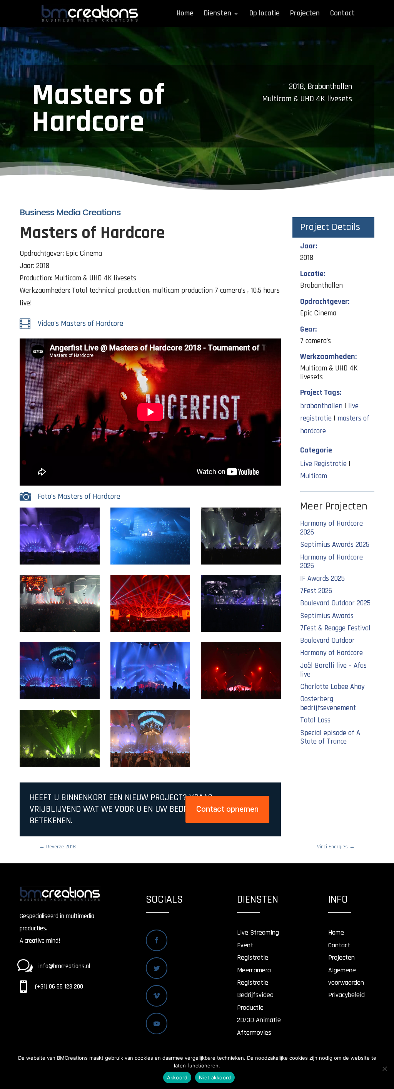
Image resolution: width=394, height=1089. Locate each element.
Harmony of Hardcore (331, 653)
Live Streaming (258, 932)
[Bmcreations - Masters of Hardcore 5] (60, 699)
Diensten (217, 14)
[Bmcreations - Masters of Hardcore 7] (150, 564)
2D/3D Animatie (259, 1019)
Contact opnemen (227, 809)
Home (185, 14)
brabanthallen (321, 406)
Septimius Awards (327, 616)
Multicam (313, 476)
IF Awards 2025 (322, 578)
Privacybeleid (346, 994)
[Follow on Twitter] (156, 968)
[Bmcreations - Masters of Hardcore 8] (60, 564)
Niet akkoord (215, 1077)
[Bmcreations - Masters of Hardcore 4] (241, 632)
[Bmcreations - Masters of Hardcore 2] (60, 632)
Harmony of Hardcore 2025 (331, 562)
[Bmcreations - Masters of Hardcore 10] (60, 766)
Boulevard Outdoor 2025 (335, 603)
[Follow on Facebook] (156, 940)
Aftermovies (254, 1032)
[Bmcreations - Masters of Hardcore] (150, 766)
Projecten (305, 14)
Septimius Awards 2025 (334, 545)
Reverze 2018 (57, 846)
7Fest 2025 (316, 591)
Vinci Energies (336, 846)
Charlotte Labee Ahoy (332, 687)
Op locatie (264, 14)
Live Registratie (323, 464)
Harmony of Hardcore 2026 (331, 528)
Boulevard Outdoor (327, 640)
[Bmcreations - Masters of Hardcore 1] (241, 564)
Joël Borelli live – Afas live (333, 670)
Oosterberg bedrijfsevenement (328, 703)
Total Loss (315, 720)
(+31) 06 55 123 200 (59, 986)
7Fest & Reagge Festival (335, 628)
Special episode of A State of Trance (330, 737)
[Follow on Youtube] (156, 1023)
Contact (342, 14)
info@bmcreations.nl (64, 966)
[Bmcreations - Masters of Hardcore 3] (150, 632)
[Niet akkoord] (384, 1068)
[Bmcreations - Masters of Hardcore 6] (150, 699)
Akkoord (177, 1077)
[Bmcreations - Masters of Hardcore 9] (241, 699)
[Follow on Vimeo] (156, 996)
